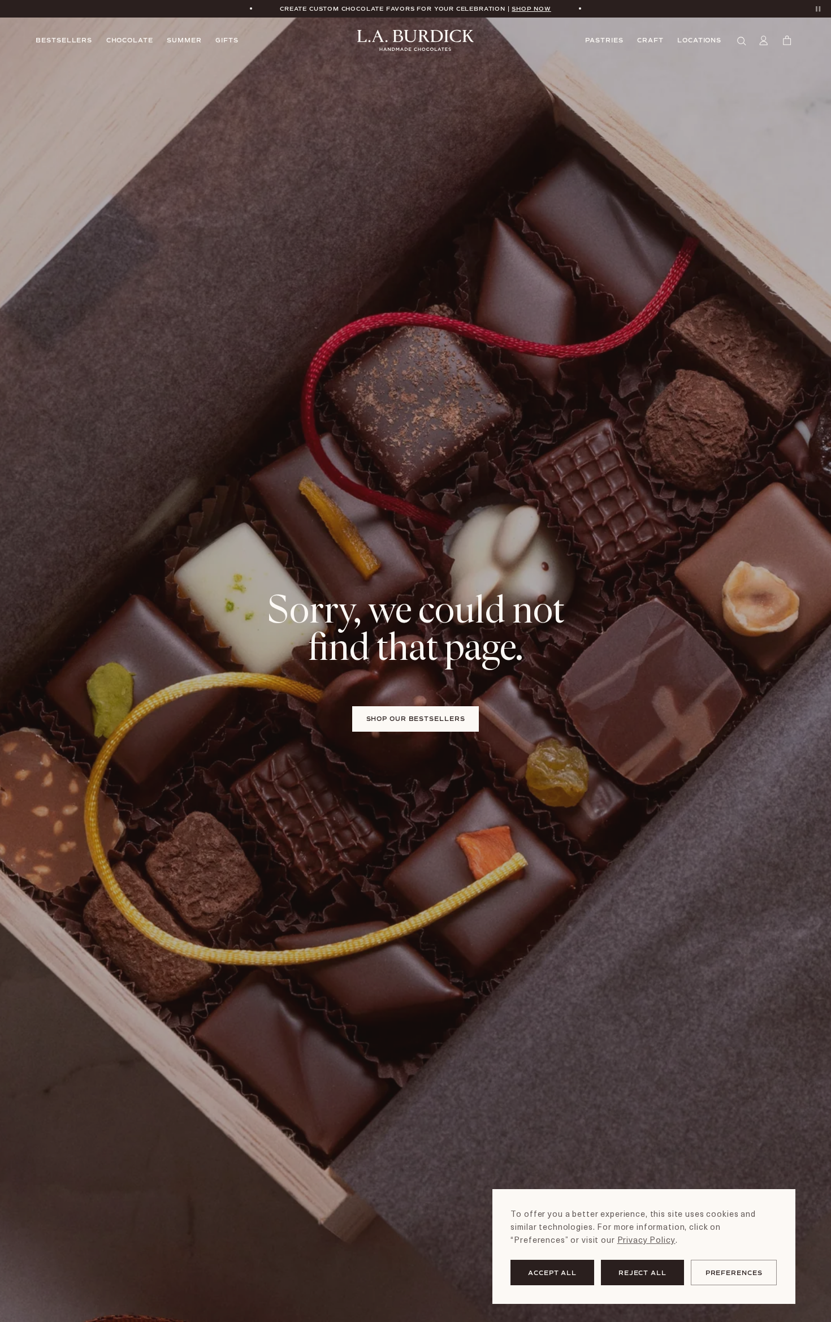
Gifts (227, 40)
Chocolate (129, 40)
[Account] (765, 41)
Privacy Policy (646, 1239)
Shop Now (531, 8)
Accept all (552, 1272)
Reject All (642, 1272)
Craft (650, 40)
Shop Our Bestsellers (415, 718)
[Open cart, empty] (788, 41)
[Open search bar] (742, 41)
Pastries (604, 40)
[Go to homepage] (415, 40)
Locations (699, 40)
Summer (184, 40)
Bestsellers (64, 40)
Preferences (734, 1272)
